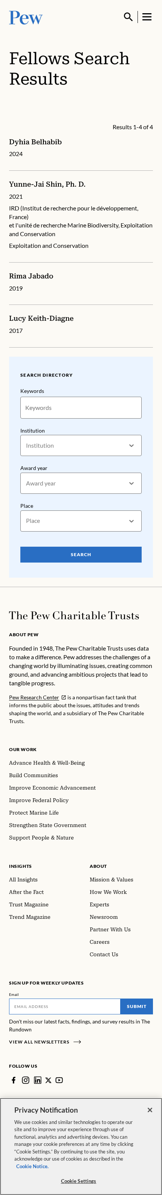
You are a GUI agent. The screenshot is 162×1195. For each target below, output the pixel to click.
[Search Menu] (128, 17)
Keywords (32, 391)
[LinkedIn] (37, 1080)
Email (14, 994)
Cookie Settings (78, 1181)
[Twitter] (48, 1080)
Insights (20, 866)
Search (81, 554)
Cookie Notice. (32, 1166)
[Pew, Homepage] (26, 17)
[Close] (150, 1110)
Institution (32, 430)
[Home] (74, 615)
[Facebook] (13, 1080)
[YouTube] (59, 1080)
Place (26, 505)
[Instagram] (25, 1080)
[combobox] (26, 445)
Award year (33, 468)
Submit (137, 1006)
